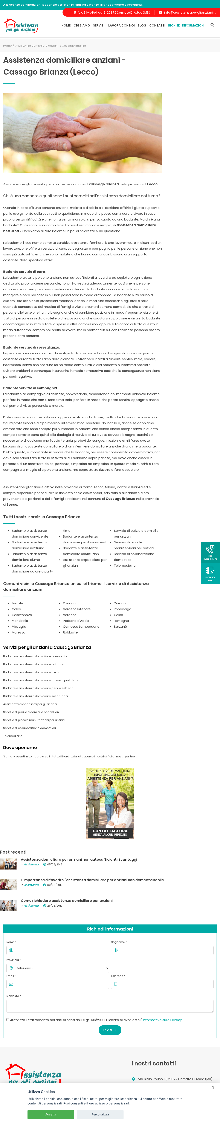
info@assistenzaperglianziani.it (190, 12)
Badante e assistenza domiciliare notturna (33, 664)
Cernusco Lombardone (81, 626)
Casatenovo (22, 615)
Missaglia (19, 626)
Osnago (69, 603)
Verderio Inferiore (77, 609)
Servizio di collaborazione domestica (29, 728)
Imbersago (122, 609)
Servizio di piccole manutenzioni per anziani (34, 720)
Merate (17, 603)
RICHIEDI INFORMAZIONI (186, 25)
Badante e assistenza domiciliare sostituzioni (35, 696)
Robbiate (70, 632)
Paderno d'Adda (76, 620)
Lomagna (121, 620)
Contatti (157, 25)
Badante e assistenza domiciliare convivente (35, 656)
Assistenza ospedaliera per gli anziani (30, 704)
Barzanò (120, 626)
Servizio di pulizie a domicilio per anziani (31, 712)
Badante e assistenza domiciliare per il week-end (38, 688)
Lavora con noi (121, 25)
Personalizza (100, 1114)
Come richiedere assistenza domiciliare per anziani (67, 900)
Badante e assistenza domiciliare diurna (32, 672)
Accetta (50, 1114)
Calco (16, 609)
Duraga (120, 603)
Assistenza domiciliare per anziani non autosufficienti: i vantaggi (79, 859)
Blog (142, 25)
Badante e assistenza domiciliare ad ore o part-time (40, 680)
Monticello (20, 620)
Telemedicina (125, 565)
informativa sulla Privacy (162, 1020)
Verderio (69, 615)
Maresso (18, 632)
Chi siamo (82, 25)
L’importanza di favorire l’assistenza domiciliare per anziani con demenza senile (92, 879)
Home (66, 25)
